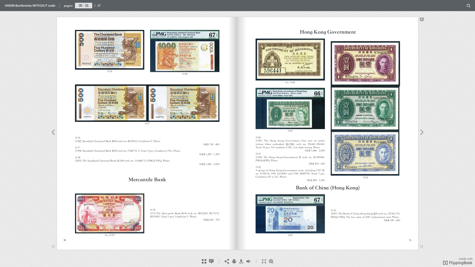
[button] (458, 263)
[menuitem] (468, 5)
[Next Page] (422, 133)
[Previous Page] (53, 133)
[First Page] (53, 247)
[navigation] (84, 5)
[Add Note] (422, 20)
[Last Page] (421, 247)
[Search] (468, 5)
